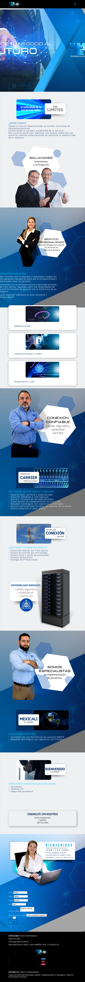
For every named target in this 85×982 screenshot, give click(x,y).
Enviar (13, 921)
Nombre (10, 892)
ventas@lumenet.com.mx (18, 941)
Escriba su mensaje (14, 911)
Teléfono (11, 896)
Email (10, 904)
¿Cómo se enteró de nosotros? (17, 915)
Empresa (11, 900)
